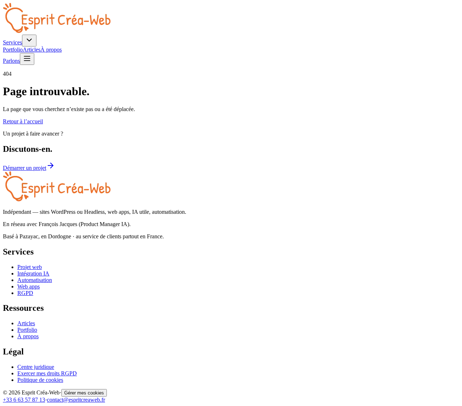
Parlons (11, 61)
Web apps (28, 286)
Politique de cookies (40, 380)
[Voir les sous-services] (29, 41)
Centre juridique (35, 367)
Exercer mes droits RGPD (47, 373)
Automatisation (34, 280)
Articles (31, 50)
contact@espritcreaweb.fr (76, 400)
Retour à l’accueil (23, 121)
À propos (51, 50)
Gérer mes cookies (84, 393)
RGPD (25, 293)
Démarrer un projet (24, 168)
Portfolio (13, 50)
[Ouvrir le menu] (27, 59)
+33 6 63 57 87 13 (24, 400)
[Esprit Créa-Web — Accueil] (56, 31)
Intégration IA (33, 273)
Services (12, 42)
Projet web (29, 267)
